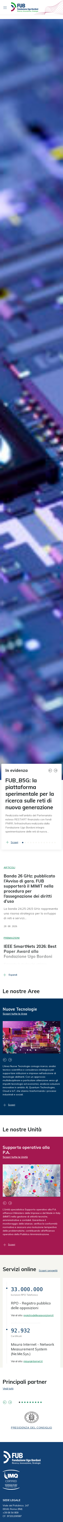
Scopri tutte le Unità (15, 1163)
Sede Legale (11, 1514)
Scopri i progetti (48, 1284)
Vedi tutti (8, 1402)
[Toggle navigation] (5, 7)
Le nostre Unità (22, 1136)
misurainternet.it (33, 1375)
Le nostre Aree (21, 997)
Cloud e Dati (15, 1015)
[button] (51, 770)
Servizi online (19, 1283)
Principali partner (25, 1395)
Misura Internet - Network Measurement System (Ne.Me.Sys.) (32, 1363)
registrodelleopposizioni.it (39, 1329)
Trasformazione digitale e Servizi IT (28, 1157)
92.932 (20, 1344)
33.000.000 (27, 1303)
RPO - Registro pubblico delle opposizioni (31, 1319)
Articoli (9, 874)
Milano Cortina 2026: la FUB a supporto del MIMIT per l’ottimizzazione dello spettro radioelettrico (30, 797)
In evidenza (16, 770)
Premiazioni (12, 944)
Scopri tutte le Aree (15, 1020)
